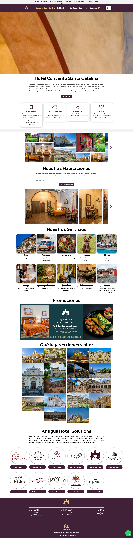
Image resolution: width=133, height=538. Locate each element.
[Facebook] (98, 513)
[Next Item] (111, 147)
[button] (107, 243)
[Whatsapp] (128, 533)
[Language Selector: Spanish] (108, 8)
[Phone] (36, 2)
